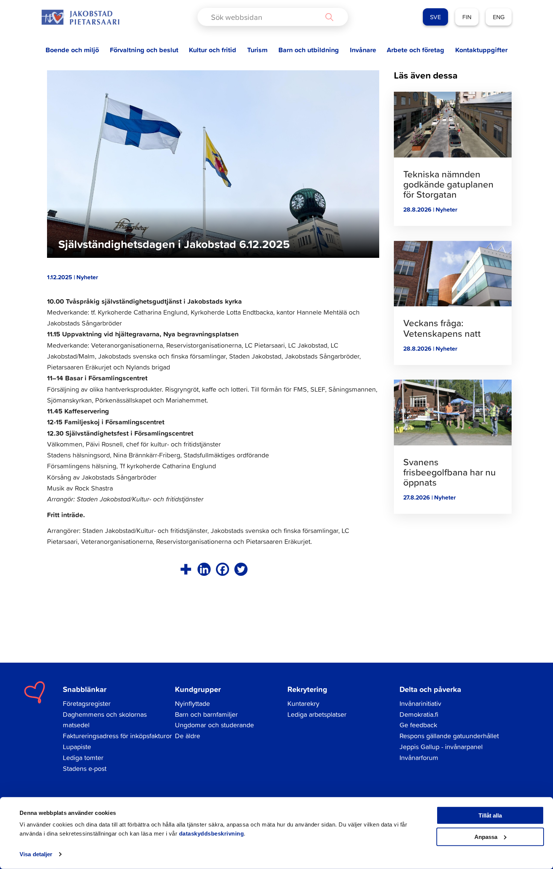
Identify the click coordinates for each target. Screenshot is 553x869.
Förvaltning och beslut (144, 50)
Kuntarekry (303, 703)
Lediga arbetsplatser (316, 714)
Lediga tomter (83, 757)
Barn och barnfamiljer (206, 714)
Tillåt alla (490, 815)
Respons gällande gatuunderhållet (449, 735)
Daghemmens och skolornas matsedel (105, 720)
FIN (466, 17)
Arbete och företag (415, 50)
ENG (498, 17)
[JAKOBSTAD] (80, 17)
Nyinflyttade (192, 703)
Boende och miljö (72, 50)
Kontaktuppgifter (481, 50)
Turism (257, 50)
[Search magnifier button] (329, 17)
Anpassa (485, 836)
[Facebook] (222, 569)
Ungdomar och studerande (214, 725)
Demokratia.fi (419, 714)
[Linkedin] (204, 569)
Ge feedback (418, 725)
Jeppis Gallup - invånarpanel (441, 746)
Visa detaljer (36, 854)
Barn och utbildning (308, 50)
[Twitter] (241, 569)
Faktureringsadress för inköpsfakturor (117, 735)
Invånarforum (419, 757)
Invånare (363, 50)
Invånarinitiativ (420, 703)
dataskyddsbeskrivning (211, 833)
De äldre (187, 735)
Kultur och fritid (212, 50)
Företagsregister (87, 703)
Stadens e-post (84, 768)
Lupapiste (77, 746)
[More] (185, 569)
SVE (435, 17)
